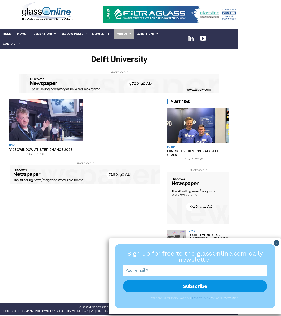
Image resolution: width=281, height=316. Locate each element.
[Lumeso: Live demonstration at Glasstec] (198, 125)
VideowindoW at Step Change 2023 (40, 150)
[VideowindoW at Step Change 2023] (46, 120)
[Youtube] (203, 39)
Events (171, 147)
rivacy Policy (202, 298)
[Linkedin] (191, 39)
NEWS (12, 145)
